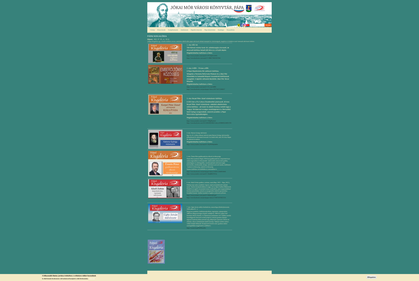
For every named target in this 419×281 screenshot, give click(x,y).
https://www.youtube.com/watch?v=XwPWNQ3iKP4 (202, 144)
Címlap (152, 30)
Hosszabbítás (230, 30)
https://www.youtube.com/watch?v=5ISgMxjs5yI (201, 121)
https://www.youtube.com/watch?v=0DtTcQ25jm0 (201, 195)
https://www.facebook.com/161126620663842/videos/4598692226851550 (209, 123)
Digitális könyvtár (196, 30)
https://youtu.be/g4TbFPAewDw (196, 228)
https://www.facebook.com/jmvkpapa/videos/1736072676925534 (206, 197)
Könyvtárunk (161, 30)
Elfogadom (371, 277)
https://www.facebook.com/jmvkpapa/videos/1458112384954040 (206, 171)
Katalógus (221, 30)
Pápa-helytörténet (209, 30)
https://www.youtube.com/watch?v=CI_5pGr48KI (201, 87)
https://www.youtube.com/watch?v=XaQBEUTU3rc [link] (202, 174)
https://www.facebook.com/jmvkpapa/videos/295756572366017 (206, 89)
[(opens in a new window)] (165, 53)
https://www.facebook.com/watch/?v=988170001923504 (203, 58)
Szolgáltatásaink (173, 30)
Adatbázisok (184, 30)
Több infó (92, 278)
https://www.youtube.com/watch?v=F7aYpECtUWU (202, 55)
